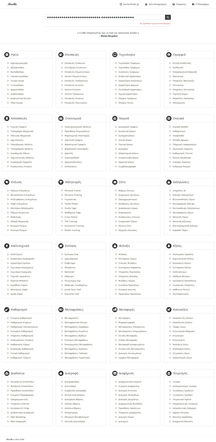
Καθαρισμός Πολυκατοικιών (24, 326)
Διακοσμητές (125, 212)
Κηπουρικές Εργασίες (183, 254)
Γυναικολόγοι (17, 85)
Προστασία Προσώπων (130, 294)
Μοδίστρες (16, 217)
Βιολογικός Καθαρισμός (22, 348)
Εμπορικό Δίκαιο (126, 135)
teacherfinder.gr (130, 4)
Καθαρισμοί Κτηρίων (21, 322)
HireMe (11, 4)
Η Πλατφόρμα (201, 4)
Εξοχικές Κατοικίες (128, 230)
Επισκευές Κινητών (74, 85)
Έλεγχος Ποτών (126, 102)
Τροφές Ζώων (179, 326)
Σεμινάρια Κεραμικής (21, 271)
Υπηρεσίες (180, 4)
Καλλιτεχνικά (20, 246)
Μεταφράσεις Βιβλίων (76, 335)
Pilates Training (72, 230)
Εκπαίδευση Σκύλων (182, 322)
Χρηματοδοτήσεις (73, 162)
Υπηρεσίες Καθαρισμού (22, 335)
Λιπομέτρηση (71, 412)
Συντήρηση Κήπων (182, 267)
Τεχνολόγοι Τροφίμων (129, 67)
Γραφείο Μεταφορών (129, 357)
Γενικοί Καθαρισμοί (20, 353)
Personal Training (73, 195)
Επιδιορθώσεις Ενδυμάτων (24, 199)
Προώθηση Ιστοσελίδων (22, 390)
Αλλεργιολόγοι (17, 67)
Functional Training (74, 225)
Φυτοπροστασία (181, 294)
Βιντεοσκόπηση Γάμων (184, 199)
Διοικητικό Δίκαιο (127, 131)
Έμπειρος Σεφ (71, 254)
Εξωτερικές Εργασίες (183, 148)
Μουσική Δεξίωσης (182, 221)
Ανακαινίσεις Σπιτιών (129, 217)
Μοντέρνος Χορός (19, 289)
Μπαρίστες (70, 267)
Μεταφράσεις (74, 309)
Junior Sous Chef (73, 289)
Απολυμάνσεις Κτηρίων (22, 340)
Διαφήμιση (126, 373)
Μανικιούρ (178, 76)
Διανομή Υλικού (126, 417)
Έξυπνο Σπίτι (125, 225)
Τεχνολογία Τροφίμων (129, 63)
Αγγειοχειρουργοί (19, 63)
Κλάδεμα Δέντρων (181, 276)
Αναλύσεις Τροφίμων (129, 71)
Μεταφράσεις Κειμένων (76, 331)
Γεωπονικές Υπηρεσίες (184, 285)
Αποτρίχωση (179, 102)
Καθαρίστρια (179, 131)
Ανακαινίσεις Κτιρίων (21, 166)
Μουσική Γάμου (180, 217)
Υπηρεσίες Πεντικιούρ (183, 89)
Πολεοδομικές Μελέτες (22, 144)
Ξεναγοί (176, 381)
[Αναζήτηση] (168, 17)
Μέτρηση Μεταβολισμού (77, 417)
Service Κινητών (73, 89)
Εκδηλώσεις (181, 182)
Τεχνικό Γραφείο (19, 126)
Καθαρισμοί (19, 309)
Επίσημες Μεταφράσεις (76, 340)
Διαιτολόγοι (70, 386)
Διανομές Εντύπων (128, 390)
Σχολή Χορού (17, 294)
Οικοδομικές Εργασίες (21, 162)
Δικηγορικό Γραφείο (128, 126)
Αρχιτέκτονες (17, 140)
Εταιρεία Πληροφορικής (22, 395)
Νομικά (124, 118)
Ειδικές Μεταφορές (128, 340)
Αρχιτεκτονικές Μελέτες (22, 157)
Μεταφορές (127, 309)
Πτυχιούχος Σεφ (73, 280)
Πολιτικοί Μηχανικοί (21, 135)
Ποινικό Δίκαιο (126, 144)
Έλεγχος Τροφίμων (128, 98)
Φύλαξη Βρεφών (181, 140)
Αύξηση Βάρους (72, 403)
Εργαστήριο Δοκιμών (129, 85)
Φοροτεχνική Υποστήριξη (77, 135)
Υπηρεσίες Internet (20, 403)
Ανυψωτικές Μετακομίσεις (132, 348)
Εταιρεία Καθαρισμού (21, 318)
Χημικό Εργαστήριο (128, 94)
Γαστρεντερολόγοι (19, 76)
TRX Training (71, 221)
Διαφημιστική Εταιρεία (130, 381)
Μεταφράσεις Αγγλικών (76, 348)
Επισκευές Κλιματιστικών (77, 71)
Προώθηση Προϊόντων (129, 408)
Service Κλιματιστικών (76, 76)
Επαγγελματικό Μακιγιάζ (185, 71)
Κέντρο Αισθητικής (182, 63)
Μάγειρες (69, 276)
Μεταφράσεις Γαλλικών (76, 353)
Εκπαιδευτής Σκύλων (183, 318)
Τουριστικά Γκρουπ (182, 399)
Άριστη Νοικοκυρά (182, 157)
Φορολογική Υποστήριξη (76, 148)
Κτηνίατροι (178, 335)
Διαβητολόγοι (17, 94)
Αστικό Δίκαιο (125, 140)
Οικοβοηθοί (178, 135)
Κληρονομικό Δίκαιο (128, 153)
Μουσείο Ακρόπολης (182, 417)
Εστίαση (70, 246)
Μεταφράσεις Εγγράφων (77, 326)
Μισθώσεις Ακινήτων (129, 203)
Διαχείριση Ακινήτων (129, 195)
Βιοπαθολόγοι (17, 71)
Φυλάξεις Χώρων (127, 280)
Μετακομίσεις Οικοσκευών (132, 326)
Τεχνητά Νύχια (180, 94)
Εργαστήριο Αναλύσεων (130, 80)
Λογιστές (69, 153)
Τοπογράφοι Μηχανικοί (22, 131)
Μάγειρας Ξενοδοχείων (76, 285)
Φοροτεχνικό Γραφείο (75, 144)
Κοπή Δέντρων (180, 271)
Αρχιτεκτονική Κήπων (183, 258)
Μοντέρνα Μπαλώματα (22, 208)
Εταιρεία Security (127, 289)
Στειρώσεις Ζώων (181, 353)
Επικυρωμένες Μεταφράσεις (79, 344)
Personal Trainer (73, 190)
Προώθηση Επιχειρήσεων (77, 131)
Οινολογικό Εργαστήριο (130, 89)
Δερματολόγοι (17, 89)
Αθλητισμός (73, 182)
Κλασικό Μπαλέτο (19, 280)
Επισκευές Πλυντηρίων (76, 102)
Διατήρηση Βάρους (74, 399)
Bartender (70, 271)
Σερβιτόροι (70, 263)
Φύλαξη (124, 246)
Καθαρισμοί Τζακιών (21, 357)
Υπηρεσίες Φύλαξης (128, 276)
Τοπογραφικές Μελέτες (22, 148)
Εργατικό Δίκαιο (126, 162)
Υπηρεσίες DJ (179, 190)
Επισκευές (72, 55)
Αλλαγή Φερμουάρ (19, 221)
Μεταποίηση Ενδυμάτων (23, 195)
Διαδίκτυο (18, 373)
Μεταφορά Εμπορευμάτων (132, 344)
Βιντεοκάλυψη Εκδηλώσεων (186, 208)
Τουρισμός (180, 373)
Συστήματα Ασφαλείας (130, 267)
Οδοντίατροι (17, 102)
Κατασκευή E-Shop (20, 408)
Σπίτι (122, 182)
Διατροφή (71, 373)
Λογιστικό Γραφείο (74, 140)
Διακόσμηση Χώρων (128, 208)
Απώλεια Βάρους (73, 408)
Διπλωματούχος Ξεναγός (185, 386)
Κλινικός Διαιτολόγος (75, 421)
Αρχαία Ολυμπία (181, 412)
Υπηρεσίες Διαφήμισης (130, 412)
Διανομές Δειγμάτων (129, 399)
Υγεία (14, 55)
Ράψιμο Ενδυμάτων (20, 190)
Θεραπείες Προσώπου (183, 98)
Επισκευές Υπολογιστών (76, 80)
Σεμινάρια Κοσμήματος (22, 267)
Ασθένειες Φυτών (181, 289)
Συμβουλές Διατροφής (75, 390)
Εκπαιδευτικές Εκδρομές (184, 408)
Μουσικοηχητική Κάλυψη (185, 225)
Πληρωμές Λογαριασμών (185, 144)
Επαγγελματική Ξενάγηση (185, 403)
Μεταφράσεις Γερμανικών (77, 357)
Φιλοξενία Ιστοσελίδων (22, 386)
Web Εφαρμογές (18, 421)
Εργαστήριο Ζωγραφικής (23, 258)
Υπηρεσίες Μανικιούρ (183, 80)
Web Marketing (18, 417)
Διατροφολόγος (72, 381)
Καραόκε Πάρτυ (180, 230)
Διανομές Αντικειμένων (130, 353)
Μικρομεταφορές (127, 322)
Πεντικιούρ (178, 85)
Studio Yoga (70, 208)
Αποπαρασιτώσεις (181, 348)
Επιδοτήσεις (71, 166)
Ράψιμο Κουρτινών (20, 212)
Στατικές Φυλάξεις (128, 263)
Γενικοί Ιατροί (17, 80)
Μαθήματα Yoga (73, 212)
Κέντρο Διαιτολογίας (75, 395)
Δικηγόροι (123, 148)
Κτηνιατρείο (179, 340)
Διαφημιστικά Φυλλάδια (130, 403)
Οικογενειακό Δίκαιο (128, 157)
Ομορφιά (179, 55)
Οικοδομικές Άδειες (20, 153)
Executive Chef (72, 294)
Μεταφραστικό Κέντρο (76, 322)
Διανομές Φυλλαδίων (129, 395)
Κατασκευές (19, 118)
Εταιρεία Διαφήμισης (129, 386)
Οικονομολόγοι (72, 157)
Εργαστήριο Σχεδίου (20, 263)
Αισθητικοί (178, 67)
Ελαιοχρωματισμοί (128, 199)
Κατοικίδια (180, 309)
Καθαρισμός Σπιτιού (183, 153)
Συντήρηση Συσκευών (75, 67)
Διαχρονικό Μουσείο (183, 421)
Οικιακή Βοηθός (180, 126)
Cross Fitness (71, 217)
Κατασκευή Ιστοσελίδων (22, 381)
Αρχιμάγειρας (71, 258)
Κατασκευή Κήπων (182, 263)
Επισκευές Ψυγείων (74, 98)
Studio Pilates (71, 203)
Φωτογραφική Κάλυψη (184, 203)
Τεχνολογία (127, 55)
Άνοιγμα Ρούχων (19, 225)
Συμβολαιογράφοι (127, 166)
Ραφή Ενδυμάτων (19, 203)
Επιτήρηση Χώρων (128, 258)
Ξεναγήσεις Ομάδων (183, 395)
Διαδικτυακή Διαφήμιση (22, 412)
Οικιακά (178, 118)
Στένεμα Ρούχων (19, 230)
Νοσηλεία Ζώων (180, 344)
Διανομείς (123, 421)
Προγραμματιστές (19, 399)
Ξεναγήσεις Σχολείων (183, 390)
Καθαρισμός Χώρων (20, 344)
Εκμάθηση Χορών (19, 285)
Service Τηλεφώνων (74, 94)
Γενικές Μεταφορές (128, 335)
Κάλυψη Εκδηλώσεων (183, 195)
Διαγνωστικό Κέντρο (20, 98)
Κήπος (177, 246)
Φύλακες (123, 254)
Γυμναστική (70, 199)
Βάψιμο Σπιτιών (126, 190)
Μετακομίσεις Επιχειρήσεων (133, 331)
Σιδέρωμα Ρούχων (181, 166)
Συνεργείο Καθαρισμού (22, 331)
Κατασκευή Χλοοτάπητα (184, 280)
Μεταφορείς (124, 318)
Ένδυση (16, 182)
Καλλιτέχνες (16, 254)
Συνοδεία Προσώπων (129, 285)
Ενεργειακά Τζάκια (128, 221)
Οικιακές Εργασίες (182, 162)
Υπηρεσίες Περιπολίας (129, 271)
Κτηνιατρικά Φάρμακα (184, 331)
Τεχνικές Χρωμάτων (20, 276)
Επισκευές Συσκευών (75, 63)
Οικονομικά (73, 118)
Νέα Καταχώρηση (157, 4)
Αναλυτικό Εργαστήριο (130, 76)
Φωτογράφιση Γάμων (183, 212)
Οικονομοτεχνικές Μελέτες (78, 126)
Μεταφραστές (71, 318)
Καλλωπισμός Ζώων (182, 357)
